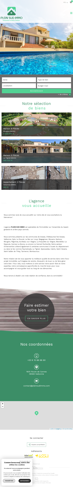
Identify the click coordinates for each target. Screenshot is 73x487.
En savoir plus (36, 318)
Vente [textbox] (5, 80)
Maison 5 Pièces (11, 156)
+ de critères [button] (64, 94)
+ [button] (2, 403)
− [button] (2, 406)
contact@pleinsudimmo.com (36, 386)
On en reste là (23, 461)
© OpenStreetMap (68, 429)
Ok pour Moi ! (24, 481)
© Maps (58, 429)
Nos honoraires (37, 475)
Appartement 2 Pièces (14, 183)
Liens (43, 475)
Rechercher (36, 91)
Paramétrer (9, 481)
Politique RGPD (54, 475)
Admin (47, 475)
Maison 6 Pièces (11, 129)
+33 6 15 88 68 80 (36, 360)
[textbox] (54, 80)
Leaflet (52, 429)
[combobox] (19, 79)
